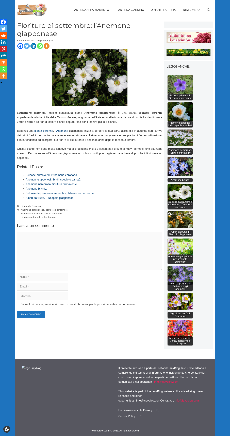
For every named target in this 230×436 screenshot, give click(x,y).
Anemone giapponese (32, 209)
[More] (47, 46)
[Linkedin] (33, 46)
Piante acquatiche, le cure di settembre (41, 213)
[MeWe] (3, 55)
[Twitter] (27, 46)
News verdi (191, 9)
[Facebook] (20, 46)
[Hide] (1, 82)
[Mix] (3, 62)
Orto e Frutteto (163, 9)
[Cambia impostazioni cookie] (6, 429)
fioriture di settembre (57, 209)
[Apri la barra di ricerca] (208, 10)
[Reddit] (3, 35)
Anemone (62, 130)
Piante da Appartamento (90, 9)
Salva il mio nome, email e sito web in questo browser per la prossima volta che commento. (78, 304)
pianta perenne (43, 130)
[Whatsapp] (40, 46)
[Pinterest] (3, 49)
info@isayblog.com (166, 381)
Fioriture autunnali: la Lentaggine (38, 217)
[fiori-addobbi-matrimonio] (188, 42)
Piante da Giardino (130, 9)
